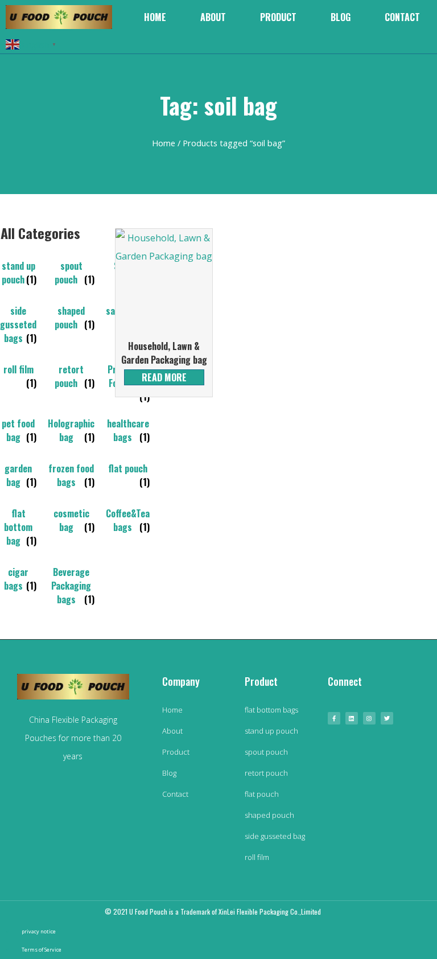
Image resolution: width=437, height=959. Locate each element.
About (213, 17)
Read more (164, 377)
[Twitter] (387, 718)
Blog (341, 17)
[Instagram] (369, 718)
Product (278, 17)
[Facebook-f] (334, 718)
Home (155, 17)
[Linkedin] (351, 718)
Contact (402, 17)
